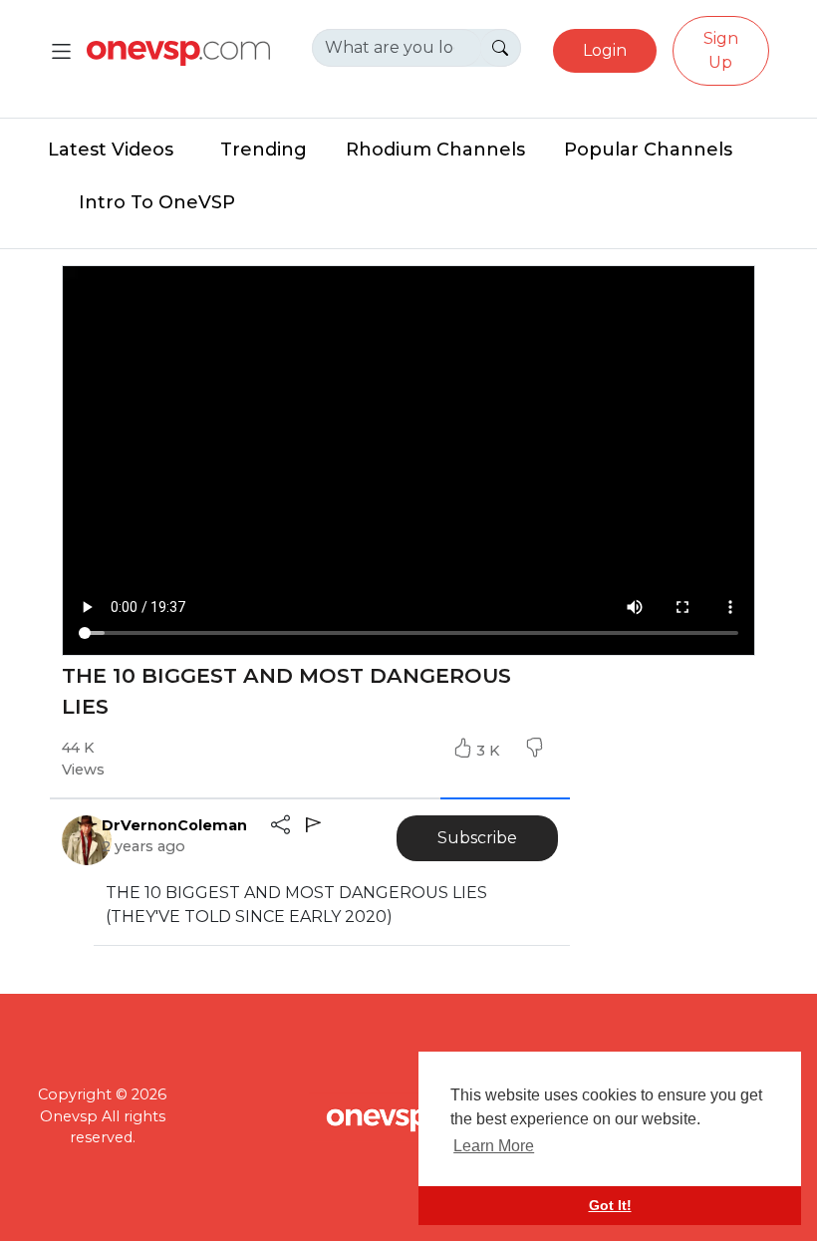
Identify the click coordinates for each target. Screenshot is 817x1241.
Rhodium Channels (435, 149)
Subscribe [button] (477, 837)
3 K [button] (490, 751)
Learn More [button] (493, 1145)
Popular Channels (648, 149)
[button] (534, 751)
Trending (263, 149)
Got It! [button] (610, 1205)
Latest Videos (110, 149)
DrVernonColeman (174, 825)
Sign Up (720, 50)
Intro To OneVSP (157, 202)
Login (605, 50)
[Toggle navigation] (61, 51)
